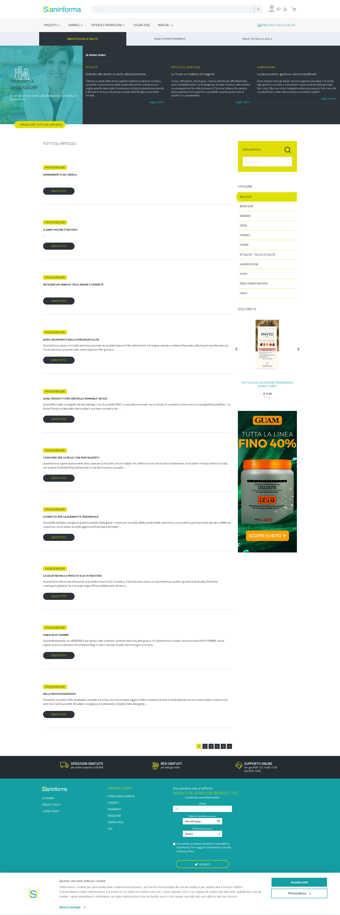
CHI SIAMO (48, 798)
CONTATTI (113, 803)
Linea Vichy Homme (56, 635)
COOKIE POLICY (50, 811)
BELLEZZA (245, 197)
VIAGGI (243, 293)
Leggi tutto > (157, 102)
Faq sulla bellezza (55, 167)
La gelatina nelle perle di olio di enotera (72, 575)
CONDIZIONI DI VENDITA (121, 796)
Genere (197, 828)
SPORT (244, 274)
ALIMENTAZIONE (249, 264)
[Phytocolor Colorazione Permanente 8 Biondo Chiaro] (267, 347)
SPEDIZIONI (114, 816)
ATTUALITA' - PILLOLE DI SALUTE (257, 255)
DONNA (244, 245)
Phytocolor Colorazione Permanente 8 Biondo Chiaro (267, 384)
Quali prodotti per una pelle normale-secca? (75, 398)
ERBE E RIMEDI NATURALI (254, 283)
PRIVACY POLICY (51, 805)
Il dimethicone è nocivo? (60, 229)
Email (203, 803)
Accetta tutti (299, 882)
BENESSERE (246, 206)
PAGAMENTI (114, 809)
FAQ (110, 829)
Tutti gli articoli (59, 143)
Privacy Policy (186, 851)
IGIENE (243, 225)
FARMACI (245, 235)
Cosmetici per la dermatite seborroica (70, 517)
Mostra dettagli (69, 907)
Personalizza (297, 893)
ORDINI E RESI (115, 822)
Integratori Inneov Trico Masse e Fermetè (73, 284)
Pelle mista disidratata (59, 694)
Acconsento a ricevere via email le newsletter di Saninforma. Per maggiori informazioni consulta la (203, 847)
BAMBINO (245, 216)
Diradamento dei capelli (60, 174)
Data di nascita (197, 816)
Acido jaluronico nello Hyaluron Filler (71, 339)
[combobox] (177, 9)
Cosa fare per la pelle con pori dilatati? (71, 457)
